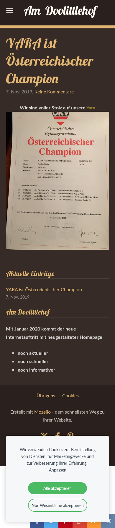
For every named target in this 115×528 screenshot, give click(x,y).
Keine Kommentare (54, 91)
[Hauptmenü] (9, 10)
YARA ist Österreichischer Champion (44, 289)
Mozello (42, 412)
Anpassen (57, 470)
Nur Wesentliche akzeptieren (58, 505)
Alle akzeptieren (57, 488)
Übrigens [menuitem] (46, 395)
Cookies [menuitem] (70, 395)
